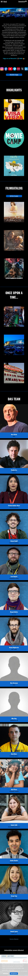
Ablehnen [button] (5, 973)
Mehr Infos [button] (11, 970)
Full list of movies (14, 196)
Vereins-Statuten (14, 939)
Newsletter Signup (14, 75)
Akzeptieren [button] (14, 973)
